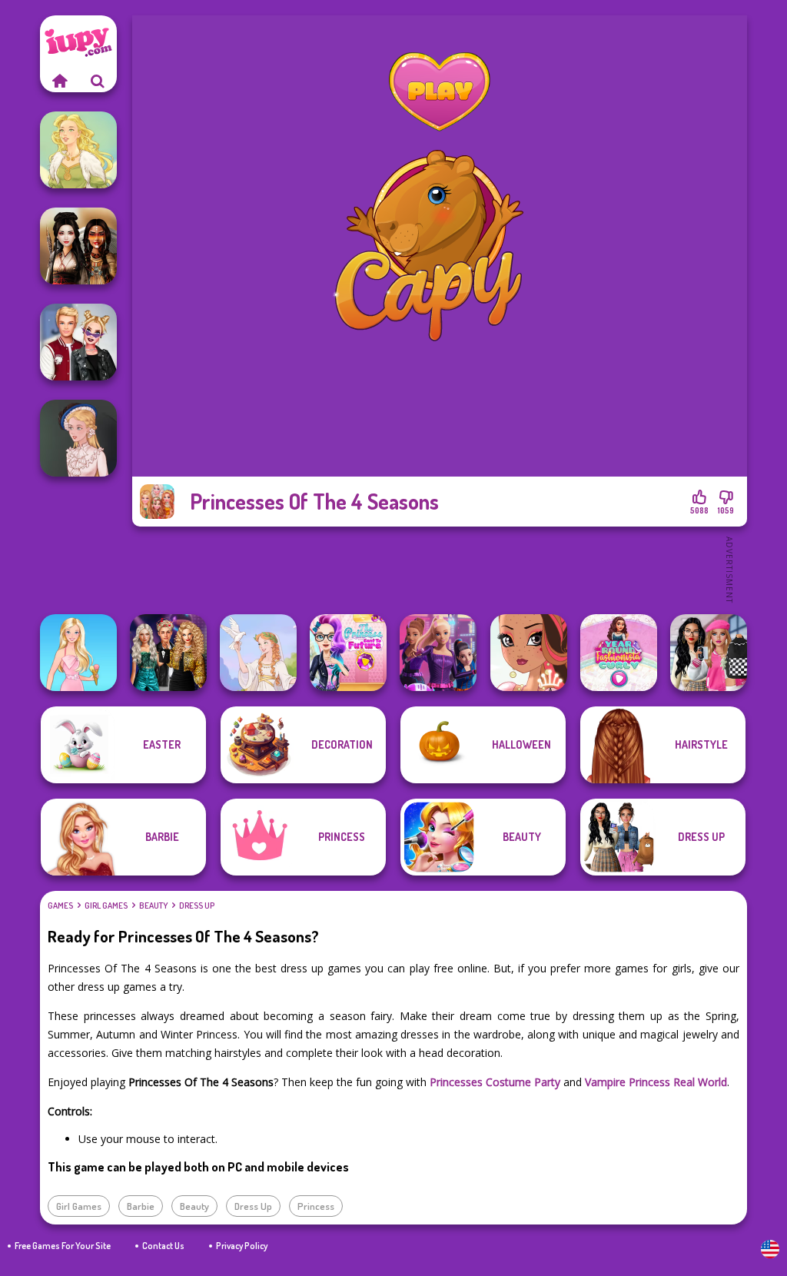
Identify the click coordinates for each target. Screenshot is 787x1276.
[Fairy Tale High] (528, 652)
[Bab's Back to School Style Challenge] (708, 652)
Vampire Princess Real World (656, 1082)
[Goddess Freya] (78, 149)
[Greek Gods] (258, 652)
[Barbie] (78, 652)
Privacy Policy (241, 1245)
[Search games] (97, 80)
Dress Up (196, 905)
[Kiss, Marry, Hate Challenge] (78, 342)
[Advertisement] (439, 568)
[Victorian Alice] (78, 438)
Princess (315, 1206)
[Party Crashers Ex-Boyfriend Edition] (168, 652)
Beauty (153, 905)
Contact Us (163, 1245)
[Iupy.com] (59, 80)
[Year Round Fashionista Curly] (618, 652)
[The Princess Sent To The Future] (348, 652)
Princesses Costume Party (495, 1082)
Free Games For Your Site (63, 1245)
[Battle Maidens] (78, 246)
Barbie (140, 1206)
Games (60, 905)
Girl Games (106, 905)
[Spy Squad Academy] (438, 652)
